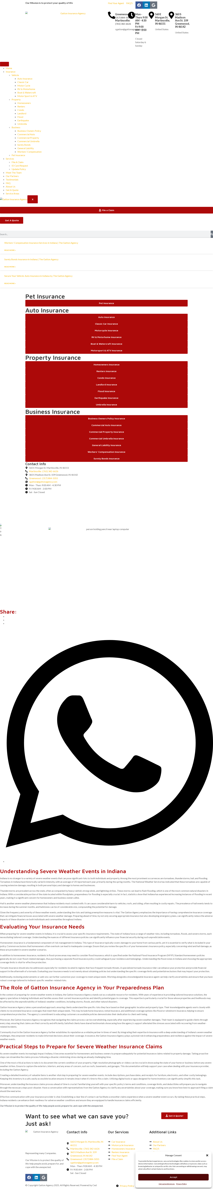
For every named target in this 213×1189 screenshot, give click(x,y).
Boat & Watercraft (26, 92)
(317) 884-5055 (123, 17)
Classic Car (23, 82)
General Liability (25, 148)
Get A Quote (12, 190)
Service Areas (12, 193)
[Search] (212, 234)
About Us (10, 186)
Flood (20, 116)
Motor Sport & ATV (27, 96)
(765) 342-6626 (123, 23)
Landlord (21, 113)
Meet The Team (14, 172)
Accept (173, 1177)
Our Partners (12, 176)
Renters (21, 106)
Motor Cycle (23, 85)
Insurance (10, 71)
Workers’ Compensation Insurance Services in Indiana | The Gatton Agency (41, 242)
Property (16, 99)
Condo (20, 109)
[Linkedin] (146, 5)
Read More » (10, 250)
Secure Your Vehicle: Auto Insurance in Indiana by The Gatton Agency (38, 275)
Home (9, 68)
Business (16, 127)
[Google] (153, 5)
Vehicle (15, 75)
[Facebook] (139, 5)
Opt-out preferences (167, 1184)
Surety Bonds (24, 144)
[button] (207, 1155)
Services (10, 158)
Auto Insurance (24, 78)
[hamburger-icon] (4, 64)
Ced (95, 1185)
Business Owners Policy (29, 130)
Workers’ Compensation (29, 151)
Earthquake (23, 120)
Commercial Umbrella (28, 141)
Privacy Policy (181, 1184)
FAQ (8, 183)
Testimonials (12, 179)
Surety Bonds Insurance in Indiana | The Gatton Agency (31, 259)
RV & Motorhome (26, 89)
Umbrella (22, 123)
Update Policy (19, 169)
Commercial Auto (26, 134)
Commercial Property (28, 137)
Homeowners (24, 103)
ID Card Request (20, 165)
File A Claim (17, 162)
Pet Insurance (18, 155)
